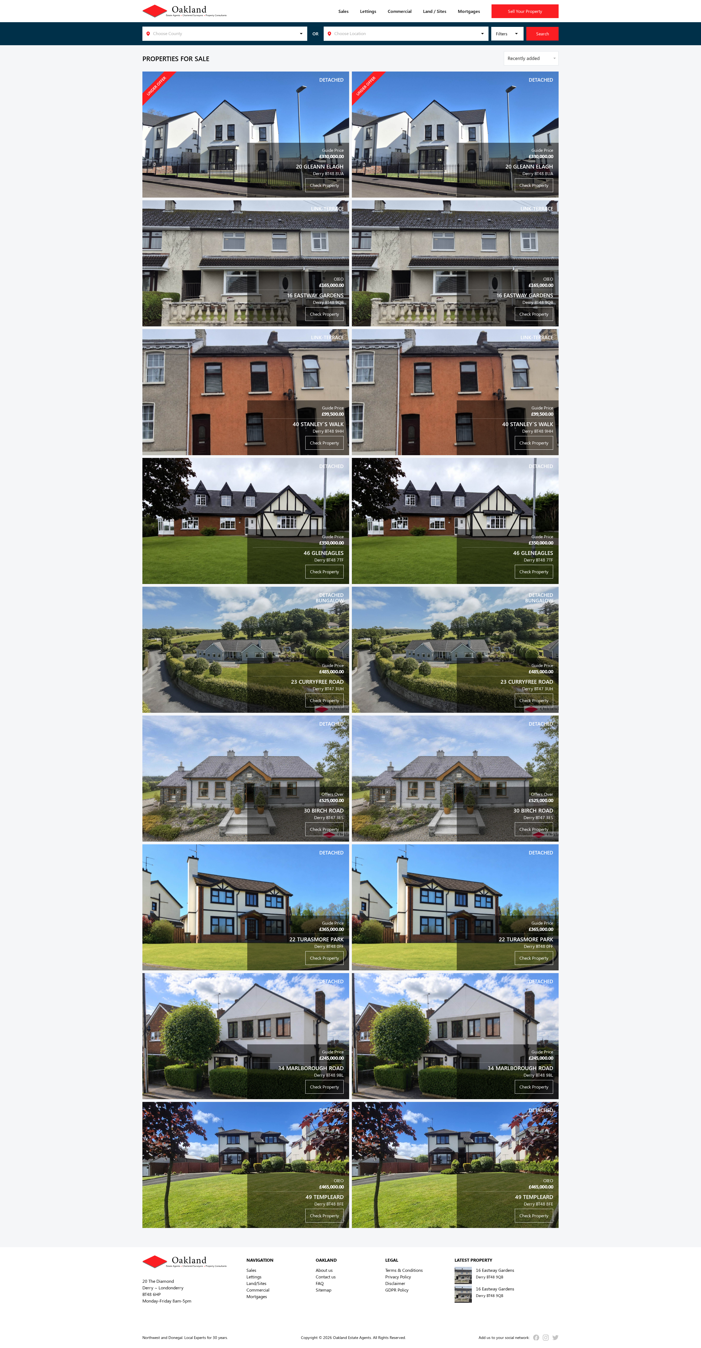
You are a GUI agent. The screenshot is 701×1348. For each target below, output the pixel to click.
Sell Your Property (525, 11)
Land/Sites (256, 1283)
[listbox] (224, 34)
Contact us (326, 1276)
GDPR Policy (397, 1290)
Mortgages (469, 11)
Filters (501, 33)
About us (324, 1270)
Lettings (368, 11)
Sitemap (323, 1290)
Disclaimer (395, 1283)
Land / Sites (434, 11)
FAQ (320, 1283)
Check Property (324, 185)
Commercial (400, 11)
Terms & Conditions (404, 1270)
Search (542, 33)
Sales (343, 11)
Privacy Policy (398, 1276)
